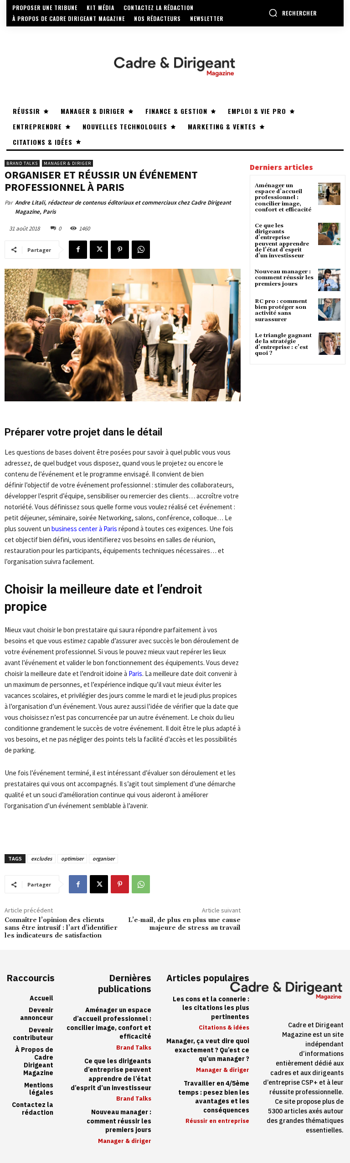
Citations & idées (224, 1027)
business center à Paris (84, 528)
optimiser (72, 858)
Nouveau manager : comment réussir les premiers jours (284, 277)
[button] (292, 12)
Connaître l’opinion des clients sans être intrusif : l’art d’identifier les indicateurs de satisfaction (61, 928)
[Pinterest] (120, 250)
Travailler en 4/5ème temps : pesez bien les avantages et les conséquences (213, 1097)
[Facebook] (78, 250)
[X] (99, 250)
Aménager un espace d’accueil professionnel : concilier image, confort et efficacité (283, 197)
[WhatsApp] (141, 250)
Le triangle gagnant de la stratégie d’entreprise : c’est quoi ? (283, 344)
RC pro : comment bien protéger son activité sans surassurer (281, 310)
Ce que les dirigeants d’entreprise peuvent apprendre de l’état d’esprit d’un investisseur (282, 240)
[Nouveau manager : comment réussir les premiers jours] (329, 280)
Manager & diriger (67, 163)
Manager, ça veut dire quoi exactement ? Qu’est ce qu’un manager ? (207, 1050)
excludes (41, 858)
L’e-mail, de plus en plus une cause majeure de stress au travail (184, 924)
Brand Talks (22, 163)
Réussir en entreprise (217, 1121)
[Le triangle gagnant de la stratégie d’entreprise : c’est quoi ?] (329, 344)
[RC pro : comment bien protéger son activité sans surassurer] (329, 309)
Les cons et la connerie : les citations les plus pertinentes (211, 1008)
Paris (135, 673)
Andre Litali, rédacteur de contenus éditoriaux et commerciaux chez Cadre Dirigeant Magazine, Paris (123, 207)
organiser (103, 858)
